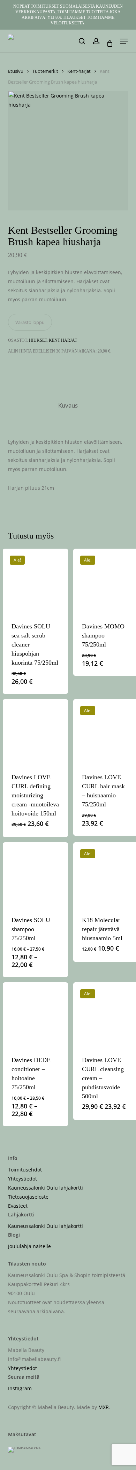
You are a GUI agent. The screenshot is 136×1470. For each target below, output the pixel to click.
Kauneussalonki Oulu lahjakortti (45, 1187)
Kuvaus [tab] (68, 405)
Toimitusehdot (25, 1169)
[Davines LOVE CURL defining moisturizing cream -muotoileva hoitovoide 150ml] (35, 731)
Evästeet (18, 1205)
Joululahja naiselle (29, 1246)
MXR (103, 1407)
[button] (124, 41)
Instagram (20, 1388)
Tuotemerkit (45, 71)
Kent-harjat (79, 71)
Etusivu (15, 71)
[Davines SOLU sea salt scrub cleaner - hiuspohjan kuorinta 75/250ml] (35, 581)
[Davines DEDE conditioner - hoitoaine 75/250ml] (35, 1014)
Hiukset (38, 340)
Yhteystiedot (22, 1178)
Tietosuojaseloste (28, 1196)
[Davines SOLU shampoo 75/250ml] (35, 874)
